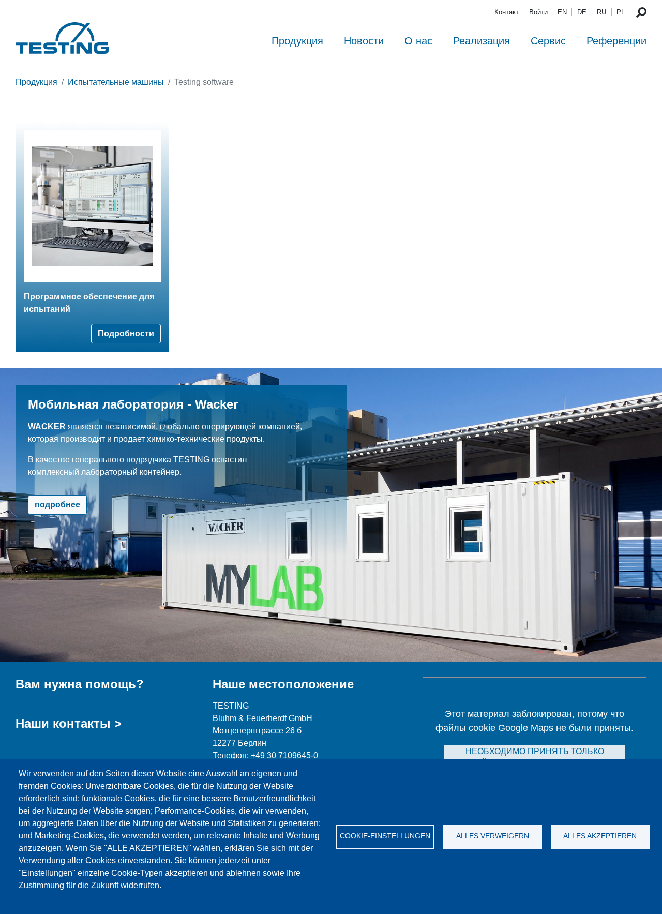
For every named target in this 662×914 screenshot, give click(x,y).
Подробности (126, 333)
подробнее (57, 504)
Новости (364, 41)
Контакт (506, 12)
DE (581, 12)
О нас (418, 41)
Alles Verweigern (492, 836)
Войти (538, 12)
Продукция (297, 41)
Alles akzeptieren (600, 836)
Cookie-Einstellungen (385, 836)
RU (601, 12)
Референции (616, 41)
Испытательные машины (116, 82)
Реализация (481, 41)
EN (562, 12)
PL (620, 12)
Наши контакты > (69, 723)
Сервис (548, 41)
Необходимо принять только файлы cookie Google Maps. (534, 757)
